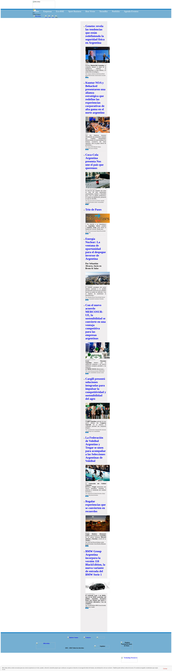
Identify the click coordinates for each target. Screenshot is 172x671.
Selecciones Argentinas (93, 495)
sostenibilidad (93, 372)
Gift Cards (90, 542)
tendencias (93, 73)
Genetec (89, 73)
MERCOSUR (101, 370)
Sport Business (74, 11)
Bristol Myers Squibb (101, 230)
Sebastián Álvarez (91, 297)
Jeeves (86, 232)
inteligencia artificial (100, 73)
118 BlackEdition (91, 605)
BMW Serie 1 (88, 606)
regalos (102, 542)
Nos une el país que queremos (94, 200)
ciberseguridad (98, 75)
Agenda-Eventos (131, 11)
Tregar (86, 495)
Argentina (95, 148)
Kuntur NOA (90, 146)
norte (92, 148)
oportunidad (91, 298)
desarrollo (87, 203)
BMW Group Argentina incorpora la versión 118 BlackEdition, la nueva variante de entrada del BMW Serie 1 (95, 563)
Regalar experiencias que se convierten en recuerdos (95, 506)
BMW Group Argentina (101, 605)
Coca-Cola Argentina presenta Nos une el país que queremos (94, 161)
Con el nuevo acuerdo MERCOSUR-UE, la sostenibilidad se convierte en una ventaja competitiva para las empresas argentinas (95, 321)
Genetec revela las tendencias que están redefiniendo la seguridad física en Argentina (95, 34)
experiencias (87, 148)
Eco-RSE (60, 11)
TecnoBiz (103, 11)
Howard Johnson (96, 542)
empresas (99, 372)
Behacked (96, 146)
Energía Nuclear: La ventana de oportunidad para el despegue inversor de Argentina (95, 248)
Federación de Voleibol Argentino (95, 493)
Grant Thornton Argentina (93, 370)
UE (86, 372)
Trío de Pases (93, 209)
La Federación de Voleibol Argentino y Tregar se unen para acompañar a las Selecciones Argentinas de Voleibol (95, 449)
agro (93, 431)
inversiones (96, 298)
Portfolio (116, 11)
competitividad (88, 431)
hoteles (86, 545)
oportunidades (101, 202)
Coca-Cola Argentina (89, 202)
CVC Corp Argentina (92, 230)
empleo (95, 202)
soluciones (104, 429)
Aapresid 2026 (98, 429)
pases (89, 232)
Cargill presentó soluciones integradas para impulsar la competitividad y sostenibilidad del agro (95, 388)
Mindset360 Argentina (90, 75)
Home (36, 11)
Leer (86, 77)
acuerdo (88, 372)
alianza (99, 146)
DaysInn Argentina (89, 543)
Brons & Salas (98, 297)
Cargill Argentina (91, 429)
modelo (93, 606)
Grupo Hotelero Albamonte (100, 543)
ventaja (102, 372)
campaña (102, 200)
